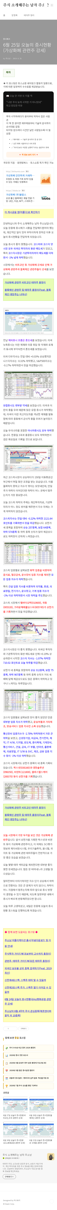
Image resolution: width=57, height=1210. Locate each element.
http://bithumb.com (15, 171)
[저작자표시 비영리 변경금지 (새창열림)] (32, 1029)
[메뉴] (52, 5)
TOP (52, 1201)
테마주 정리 (29, 15)
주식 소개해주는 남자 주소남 (26, 5)
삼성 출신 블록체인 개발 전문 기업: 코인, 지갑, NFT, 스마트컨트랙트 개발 (20, 199)
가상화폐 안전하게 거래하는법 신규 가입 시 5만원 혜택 (20, 175)
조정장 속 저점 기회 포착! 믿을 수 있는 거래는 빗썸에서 (19, 180)
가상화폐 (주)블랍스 (16, 194)
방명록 (14, 15)
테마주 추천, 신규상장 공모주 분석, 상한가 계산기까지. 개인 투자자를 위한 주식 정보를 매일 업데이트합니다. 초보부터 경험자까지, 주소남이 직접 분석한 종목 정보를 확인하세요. (23, 1167)
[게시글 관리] (14, 1029)
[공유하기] (11, 1029)
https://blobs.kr (13, 190)
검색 (46, 5)
